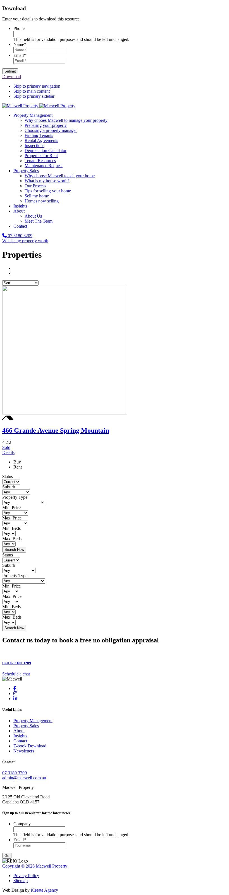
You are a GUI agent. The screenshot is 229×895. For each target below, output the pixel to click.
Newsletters (23, 751)
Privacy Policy (26, 875)
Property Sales (26, 725)
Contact (20, 740)
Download (11, 76)
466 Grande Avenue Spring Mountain (55, 430)
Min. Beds (11, 528)
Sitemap (20, 880)
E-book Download (29, 745)
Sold (8, 450)
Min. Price (11, 507)
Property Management (33, 720)
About (19, 730)
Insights (20, 735)
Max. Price (12, 518)
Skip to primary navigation (36, 86)
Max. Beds (12, 538)
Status (7, 476)
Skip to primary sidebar (33, 96)
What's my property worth (25, 240)
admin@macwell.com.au (24, 777)
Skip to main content (31, 91)
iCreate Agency (44, 890)
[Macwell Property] (38, 105)
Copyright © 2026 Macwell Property (34, 866)
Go (6, 856)
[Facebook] (14, 688)
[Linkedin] (15, 698)
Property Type (14, 497)
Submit (10, 71)
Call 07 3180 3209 (16, 663)
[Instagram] (15, 693)
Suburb (8, 486)
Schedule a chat (16, 674)
